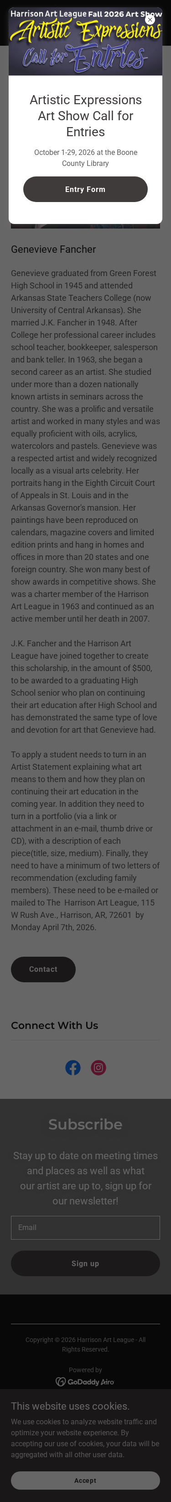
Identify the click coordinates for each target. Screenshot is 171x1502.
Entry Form (85, 189)
